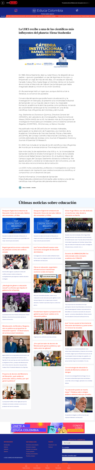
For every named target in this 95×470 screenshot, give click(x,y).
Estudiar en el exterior (31, 449)
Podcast (51, 447)
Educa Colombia (50, 10)
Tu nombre (65, 447)
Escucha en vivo (53, 445)
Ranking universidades (32, 453)
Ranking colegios (30, 456)
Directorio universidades (32, 445)
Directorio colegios (31, 447)
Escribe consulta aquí (69, 455)
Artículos (6, 449)
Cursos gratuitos (30, 451)
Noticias (6, 447)
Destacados (7, 445)
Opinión (6, 451)
